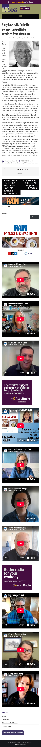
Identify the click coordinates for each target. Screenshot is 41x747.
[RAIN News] (20, 8)
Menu (20, 16)
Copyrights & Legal (11, 161)
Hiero (16, 744)
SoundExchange (32, 163)
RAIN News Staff (29, 38)
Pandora (11, 163)
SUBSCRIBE (6, 207)
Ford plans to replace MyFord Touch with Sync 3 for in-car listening (29, 184)
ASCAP (23, 161)
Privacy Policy (6, 726)
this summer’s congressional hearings (24, 110)
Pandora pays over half (24, 113)
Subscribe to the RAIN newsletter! (13, 732)
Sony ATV (24, 163)
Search (4, 213)
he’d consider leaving (28, 150)
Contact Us (5, 719)
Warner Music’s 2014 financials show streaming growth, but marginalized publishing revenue (10, 187)
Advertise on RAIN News (10, 723)
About (4, 716)
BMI (27, 161)
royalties (17, 163)
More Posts (19, 173)
